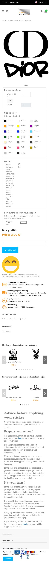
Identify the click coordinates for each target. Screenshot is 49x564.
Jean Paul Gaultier (13, 397)
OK (10, 101)
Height (9, 105)
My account (15, 2)
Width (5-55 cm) (11, 95)
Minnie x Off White (13, 362)
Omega (36, 397)
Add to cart (12, 250)
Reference (6, 319)
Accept (8, 559)
